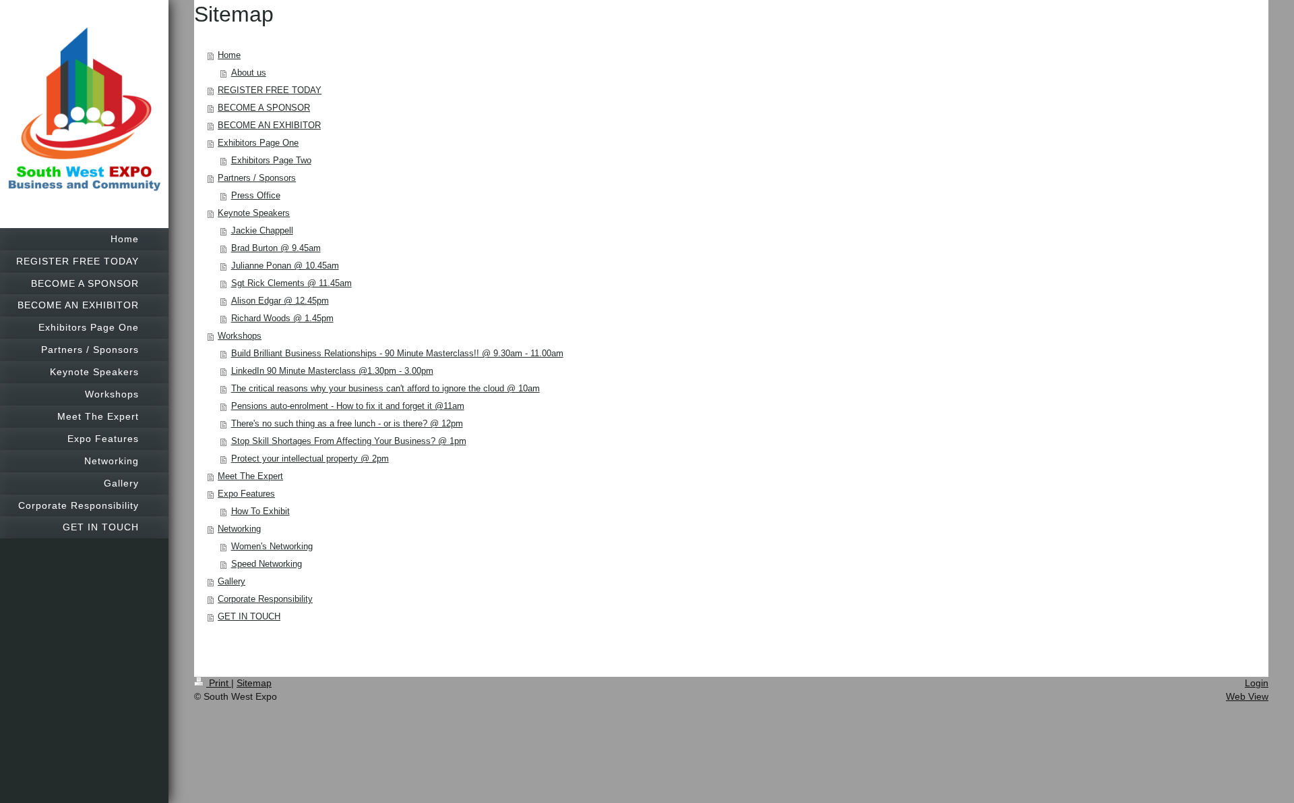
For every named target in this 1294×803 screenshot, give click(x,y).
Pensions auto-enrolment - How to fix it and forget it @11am (347, 406)
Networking (239, 529)
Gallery (231, 581)
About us (248, 72)
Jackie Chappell (262, 230)
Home (229, 55)
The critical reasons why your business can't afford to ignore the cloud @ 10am (385, 388)
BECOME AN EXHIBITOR (269, 125)
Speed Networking (266, 564)
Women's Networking (272, 546)
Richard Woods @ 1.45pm (282, 318)
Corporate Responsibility (265, 599)
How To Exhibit (260, 511)
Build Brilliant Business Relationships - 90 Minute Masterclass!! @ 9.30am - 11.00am (397, 353)
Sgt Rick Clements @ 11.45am (291, 283)
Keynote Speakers (254, 213)
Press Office (255, 195)
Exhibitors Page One (258, 143)
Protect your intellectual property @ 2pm (310, 458)
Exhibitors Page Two (271, 160)
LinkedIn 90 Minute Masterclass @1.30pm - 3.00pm (332, 371)
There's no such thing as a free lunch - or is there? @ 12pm (347, 423)
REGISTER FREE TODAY (269, 90)
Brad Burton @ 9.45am (276, 248)
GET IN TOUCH (249, 616)
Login (1256, 682)
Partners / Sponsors (257, 178)
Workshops (239, 336)
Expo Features (246, 494)
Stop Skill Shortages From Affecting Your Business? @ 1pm (348, 441)
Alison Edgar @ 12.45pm (280, 301)
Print (218, 682)
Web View (1247, 696)
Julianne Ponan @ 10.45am (285, 265)
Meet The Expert (250, 476)
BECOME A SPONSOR (264, 108)
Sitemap (254, 682)
